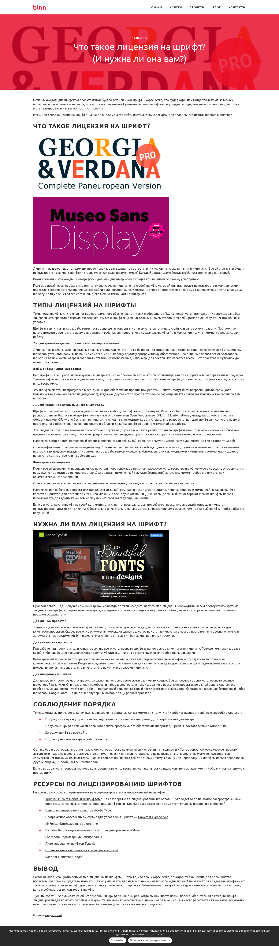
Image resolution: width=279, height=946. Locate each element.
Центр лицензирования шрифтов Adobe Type (78, 810)
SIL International (179, 415)
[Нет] (274, 936)
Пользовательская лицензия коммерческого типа (81, 850)
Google (231, 440)
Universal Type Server (153, 817)
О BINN (156, 7)
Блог (216, 7)
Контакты (237, 7)
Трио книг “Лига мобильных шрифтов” (73, 799)
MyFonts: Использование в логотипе (71, 823)
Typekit (74, 688)
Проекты (197, 7)
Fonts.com (52, 837)
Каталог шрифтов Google (63, 857)
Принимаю (117, 940)
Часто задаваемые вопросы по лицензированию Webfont (100, 830)
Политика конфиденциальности (150, 940)
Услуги (176, 7)
